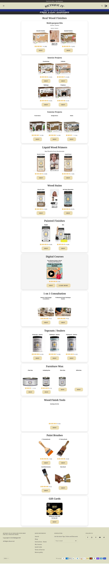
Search (37, 536)
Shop (40, 50)
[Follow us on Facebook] (88, 537)
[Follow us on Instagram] (92, 537)
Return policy (39, 552)
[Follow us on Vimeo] (104, 537)
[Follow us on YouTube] (100, 537)
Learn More (63, 285)
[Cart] (105, 6)
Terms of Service (40, 550)
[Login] (105, 5)
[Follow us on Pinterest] (96, 537)
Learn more (62, 10)
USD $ (5, 558)
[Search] (102, 5)
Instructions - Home (41, 542)
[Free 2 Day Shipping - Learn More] (54, 12)
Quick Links (38, 547)
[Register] (75, 540)
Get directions (59, 1)
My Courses (38, 544)
